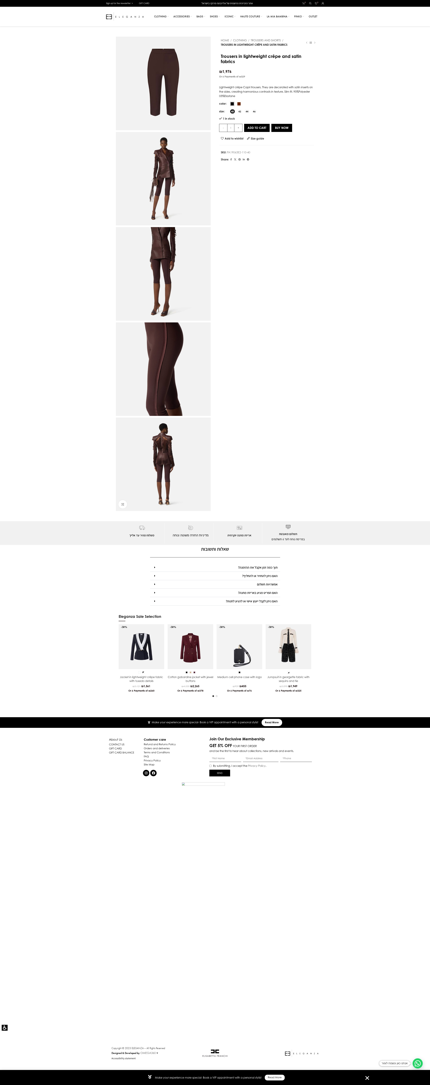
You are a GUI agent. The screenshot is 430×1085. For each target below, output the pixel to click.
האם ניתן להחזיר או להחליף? (260, 576)
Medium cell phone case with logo (239, 677)
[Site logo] (125, 16)
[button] (5, 1028)
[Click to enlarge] (122, 504)
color (222, 103)
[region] (262, 42)
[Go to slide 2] (216, 696)
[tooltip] (136, 686)
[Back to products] (311, 43)
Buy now (281, 128)
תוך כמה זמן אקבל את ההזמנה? (258, 567)
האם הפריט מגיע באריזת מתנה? (258, 592)
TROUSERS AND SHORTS (266, 40)
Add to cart (257, 128)
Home (225, 40)
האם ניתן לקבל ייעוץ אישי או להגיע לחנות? (252, 601)
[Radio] (232, 104)
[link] (231, 159)
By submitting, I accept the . (239, 765)
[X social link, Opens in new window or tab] (235, 159)
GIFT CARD (144, 3)
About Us (115, 739)
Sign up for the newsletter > (119, 3)
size (221, 111)
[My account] (323, 3)
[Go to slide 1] (213, 696)
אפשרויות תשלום (267, 584)
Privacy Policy (257, 765)
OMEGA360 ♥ (149, 1053)
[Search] (310, 3)
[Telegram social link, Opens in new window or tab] (248, 159)
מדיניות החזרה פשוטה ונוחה (190, 535)
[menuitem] (161, 16)
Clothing (240, 40)
